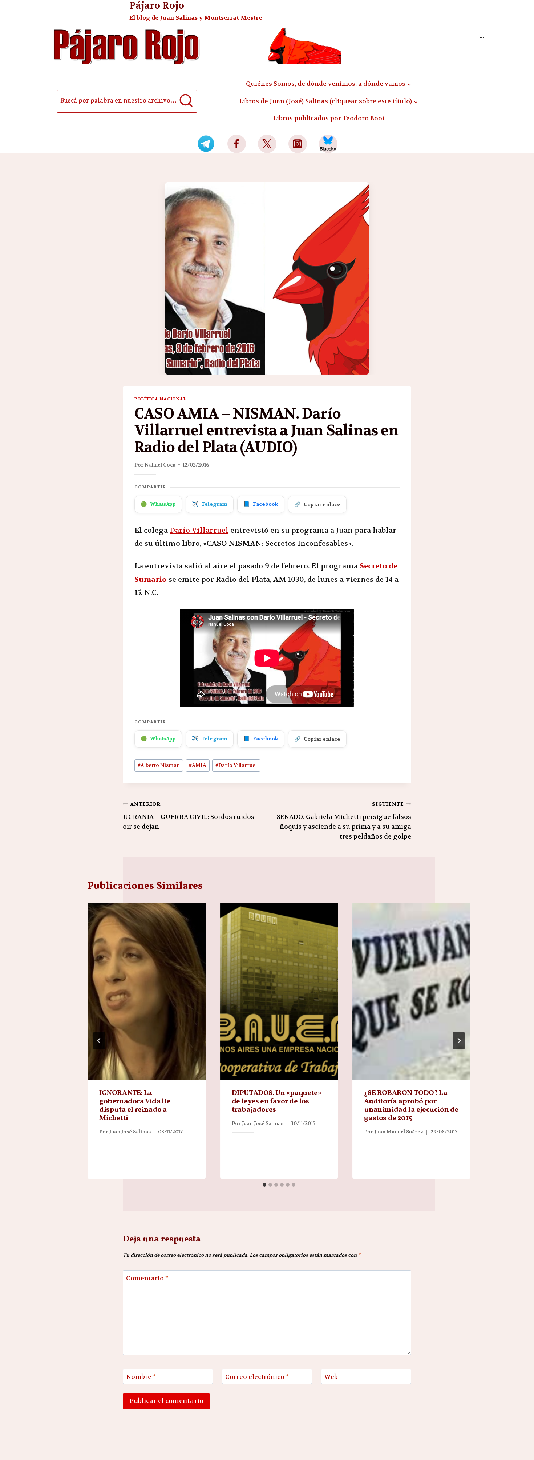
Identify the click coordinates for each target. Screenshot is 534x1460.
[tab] (264, 1185)
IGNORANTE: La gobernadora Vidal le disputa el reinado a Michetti (135, 1105)
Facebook (260, 504)
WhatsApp (158, 504)
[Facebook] (236, 144)
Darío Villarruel (199, 530)
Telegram (209, 504)
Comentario (147, 1278)
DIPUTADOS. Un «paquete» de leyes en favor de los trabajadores (276, 1101)
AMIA (197, 765)
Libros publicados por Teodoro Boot (329, 118)
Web (331, 1377)
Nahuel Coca (160, 464)
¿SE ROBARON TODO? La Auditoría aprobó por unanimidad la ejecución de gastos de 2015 (411, 1105)
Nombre (141, 1377)
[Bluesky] (328, 144)
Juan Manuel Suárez (399, 1131)
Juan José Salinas (130, 1131)
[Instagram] (297, 144)
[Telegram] (206, 144)
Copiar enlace (317, 504)
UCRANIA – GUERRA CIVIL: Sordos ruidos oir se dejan (188, 816)
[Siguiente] (459, 1040)
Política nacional (160, 399)
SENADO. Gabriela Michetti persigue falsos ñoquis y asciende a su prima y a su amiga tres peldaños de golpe (344, 820)
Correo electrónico (257, 1377)
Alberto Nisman (159, 765)
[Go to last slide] (99, 1040)
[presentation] (147, 991)
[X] (267, 144)
